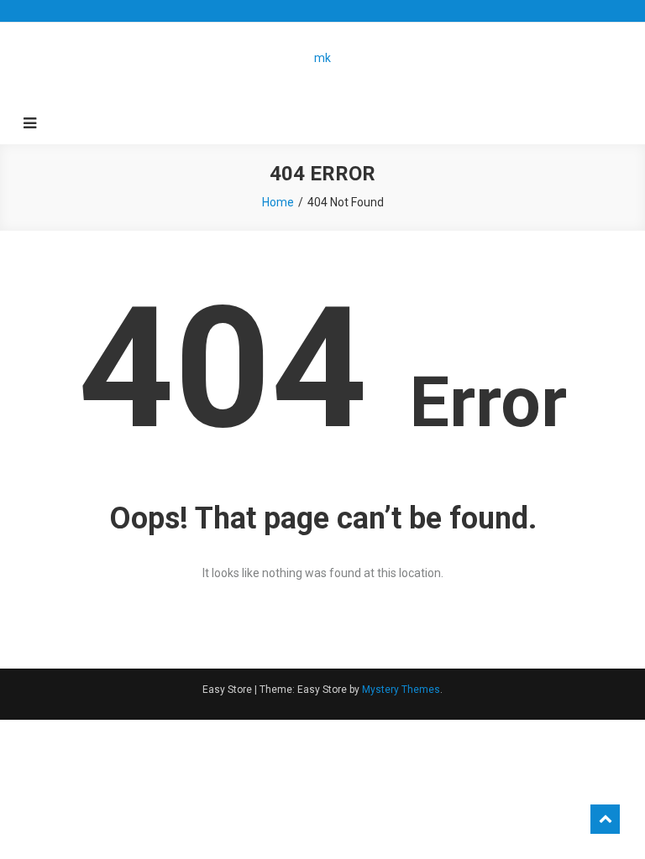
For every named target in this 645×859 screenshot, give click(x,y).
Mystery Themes (401, 689)
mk (322, 58)
